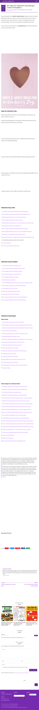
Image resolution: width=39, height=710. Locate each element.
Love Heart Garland (7, 242)
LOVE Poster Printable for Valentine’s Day (11, 291)
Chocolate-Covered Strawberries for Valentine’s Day (14, 342)
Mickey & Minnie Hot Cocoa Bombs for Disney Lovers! (14, 359)
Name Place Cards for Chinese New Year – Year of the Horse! (31, 624)
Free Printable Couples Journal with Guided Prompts (14, 268)
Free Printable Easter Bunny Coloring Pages (31, 585)
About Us (2, 696)
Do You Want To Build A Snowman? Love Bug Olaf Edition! (15, 297)
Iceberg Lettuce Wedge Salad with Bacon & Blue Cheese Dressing (16, 406)
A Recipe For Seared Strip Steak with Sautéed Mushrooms (15, 389)
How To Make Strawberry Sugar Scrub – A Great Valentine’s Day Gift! (17, 231)
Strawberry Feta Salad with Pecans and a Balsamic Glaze (15, 395)
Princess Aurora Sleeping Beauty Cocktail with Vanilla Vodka (15, 432)
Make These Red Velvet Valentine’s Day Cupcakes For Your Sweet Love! (18, 339)
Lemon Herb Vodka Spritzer (8, 435)
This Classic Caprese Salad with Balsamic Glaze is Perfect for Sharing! (17, 412)
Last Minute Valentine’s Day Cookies (10, 356)
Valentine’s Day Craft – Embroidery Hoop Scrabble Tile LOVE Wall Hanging (18, 237)
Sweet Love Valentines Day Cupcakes (10, 347)
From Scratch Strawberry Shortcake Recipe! (12, 392)
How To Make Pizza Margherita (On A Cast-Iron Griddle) (14, 415)
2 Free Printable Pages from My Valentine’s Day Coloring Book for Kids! (17, 282)
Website (3, 664)
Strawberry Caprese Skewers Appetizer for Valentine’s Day (15, 386)
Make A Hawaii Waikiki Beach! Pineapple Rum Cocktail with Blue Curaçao (18, 426)
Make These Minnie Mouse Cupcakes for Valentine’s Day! (15, 350)
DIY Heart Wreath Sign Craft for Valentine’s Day (13, 220)
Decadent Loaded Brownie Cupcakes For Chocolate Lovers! (15, 333)
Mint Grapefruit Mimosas (8, 438)
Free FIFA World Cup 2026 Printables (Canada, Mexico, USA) (19, 624)
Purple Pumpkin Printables (5, 700)
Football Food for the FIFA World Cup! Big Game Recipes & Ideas (7, 624)
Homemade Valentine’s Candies (9, 353)
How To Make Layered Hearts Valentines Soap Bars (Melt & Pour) (16, 214)
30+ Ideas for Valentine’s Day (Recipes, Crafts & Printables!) (21, 7)
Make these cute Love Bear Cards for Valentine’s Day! (14, 234)
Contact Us (3, 697)
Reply (36, 635)
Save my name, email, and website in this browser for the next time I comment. (15, 667)
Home (8, 9)
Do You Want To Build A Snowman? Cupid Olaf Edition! (14, 299)
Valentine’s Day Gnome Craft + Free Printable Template (14, 217)
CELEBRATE (8, 10)
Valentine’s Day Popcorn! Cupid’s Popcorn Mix (12, 345)
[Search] (36, 684)
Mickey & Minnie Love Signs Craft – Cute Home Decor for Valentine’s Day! (18, 222)
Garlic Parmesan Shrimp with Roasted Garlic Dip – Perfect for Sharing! (17, 397)
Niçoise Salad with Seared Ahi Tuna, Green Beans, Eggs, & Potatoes (17, 409)
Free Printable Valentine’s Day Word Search (12, 274)
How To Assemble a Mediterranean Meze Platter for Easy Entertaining (17, 403)
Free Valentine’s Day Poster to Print (10, 288)
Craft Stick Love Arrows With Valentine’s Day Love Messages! (15, 211)
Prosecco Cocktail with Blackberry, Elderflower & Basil (14, 440)
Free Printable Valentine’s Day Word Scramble (12, 271)
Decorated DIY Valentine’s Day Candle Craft (12, 225)
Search (25, 680)
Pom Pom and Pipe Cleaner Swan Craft (11, 245)
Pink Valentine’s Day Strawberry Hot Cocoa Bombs (13, 322)
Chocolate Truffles (6, 367)
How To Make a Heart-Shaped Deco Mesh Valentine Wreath (15, 228)
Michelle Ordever (7, 568)
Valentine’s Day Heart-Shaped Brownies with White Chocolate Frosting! (18, 327)
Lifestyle (11, 9)
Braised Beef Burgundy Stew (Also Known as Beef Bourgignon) (16, 418)
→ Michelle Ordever (6, 575)
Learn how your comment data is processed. (21, 672)
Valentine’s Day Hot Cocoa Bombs (10, 330)
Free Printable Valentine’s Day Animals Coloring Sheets (14, 285)
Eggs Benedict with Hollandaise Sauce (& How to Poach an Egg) (16, 400)
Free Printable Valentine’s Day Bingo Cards (12, 265)
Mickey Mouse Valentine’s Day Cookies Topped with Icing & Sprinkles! (17, 325)
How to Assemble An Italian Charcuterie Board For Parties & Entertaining (18, 423)
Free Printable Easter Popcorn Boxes (8, 585)
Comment (3, 649)
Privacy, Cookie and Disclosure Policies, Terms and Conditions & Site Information (16, 707)
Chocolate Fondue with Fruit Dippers (10, 362)
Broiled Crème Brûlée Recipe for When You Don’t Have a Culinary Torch (18, 420)
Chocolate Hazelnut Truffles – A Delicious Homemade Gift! (15, 365)
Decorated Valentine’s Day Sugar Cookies (11, 336)
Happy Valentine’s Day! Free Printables (11, 294)
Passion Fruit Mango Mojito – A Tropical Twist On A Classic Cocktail (17, 429)
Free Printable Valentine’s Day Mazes (10, 277)
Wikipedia (4, 476)
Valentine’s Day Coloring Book (9, 279)
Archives (27, 694)
